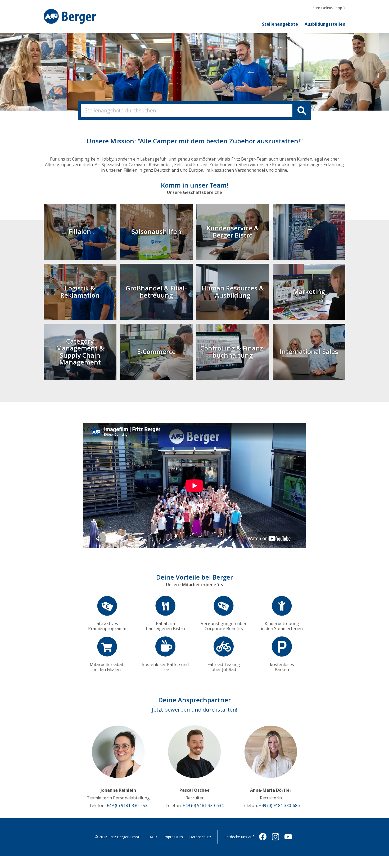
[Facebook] (262, 839)
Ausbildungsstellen (325, 24)
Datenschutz (200, 837)
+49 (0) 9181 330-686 (279, 805)
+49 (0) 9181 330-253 (126, 805)
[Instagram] (275, 839)
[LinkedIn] (288, 839)
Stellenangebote (280, 24)
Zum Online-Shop (327, 8)
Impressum (173, 837)
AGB (153, 837)
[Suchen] (301, 110)
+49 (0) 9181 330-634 (203, 805)
